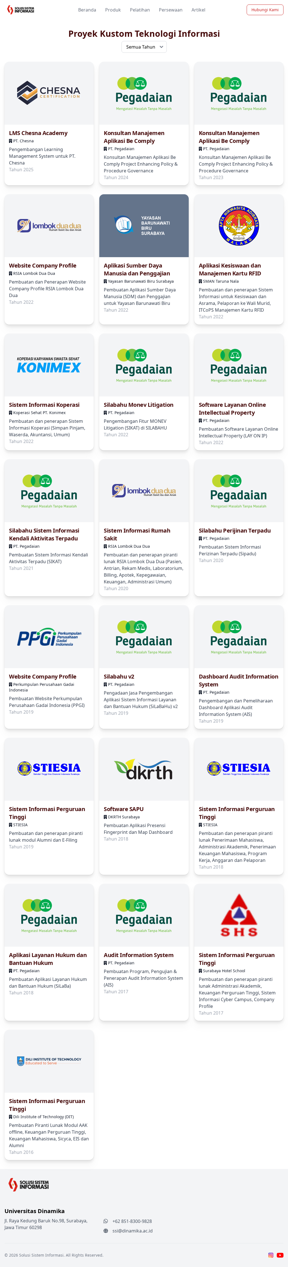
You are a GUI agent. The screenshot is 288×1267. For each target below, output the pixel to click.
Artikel (198, 10)
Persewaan (171, 10)
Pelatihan (140, 10)
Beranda (87, 10)
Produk (113, 10)
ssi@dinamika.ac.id (132, 1231)
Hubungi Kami (265, 9)
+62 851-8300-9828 (132, 1221)
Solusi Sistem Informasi (41, 1255)
